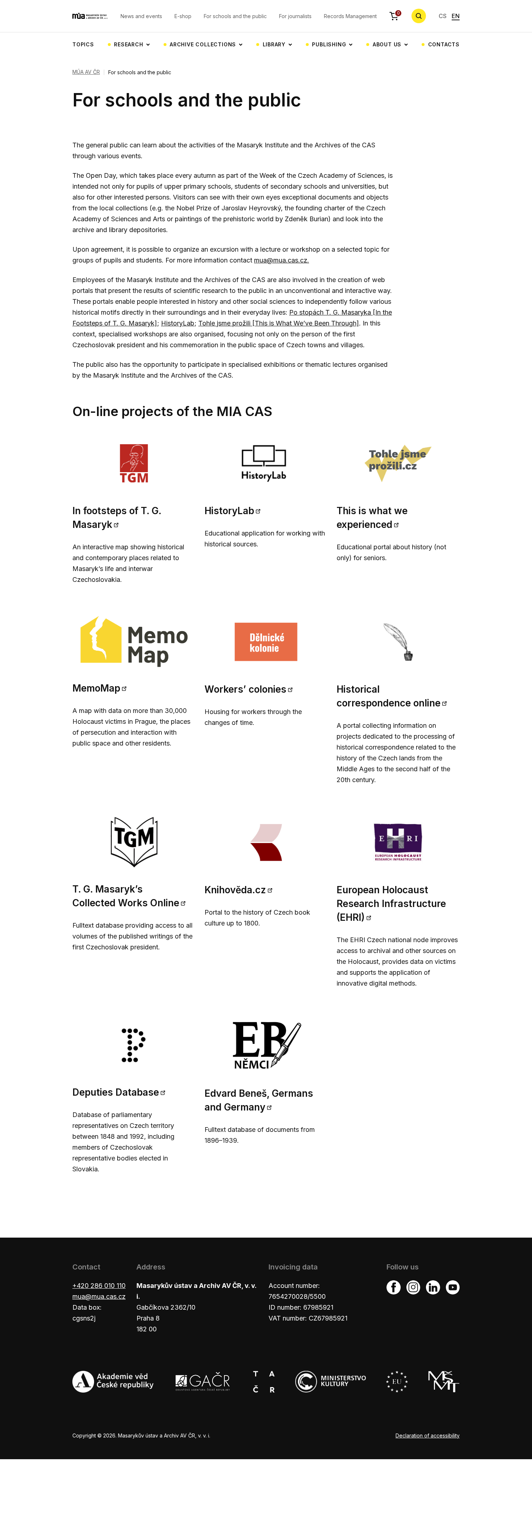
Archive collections (203, 44)
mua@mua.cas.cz (99, 1296)
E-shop (182, 16)
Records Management (350, 16)
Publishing (329, 44)
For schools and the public (235, 16)
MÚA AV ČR (86, 72)
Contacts (444, 44)
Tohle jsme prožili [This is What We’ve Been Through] (278, 323)
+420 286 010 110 (99, 1285)
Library (274, 44)
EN (456, 16)
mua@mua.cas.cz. (281, 260)
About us (387, 44)
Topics (83, 44)
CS (443, 16)
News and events (141, 16)
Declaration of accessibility (428, 1435)
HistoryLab (177, 323)
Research (128, 44)
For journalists (295, 16)
